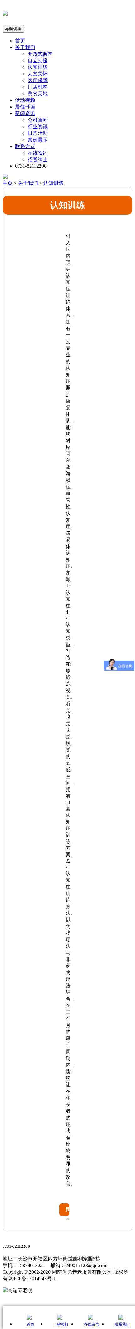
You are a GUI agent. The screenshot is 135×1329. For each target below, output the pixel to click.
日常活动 (38, 133)
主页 (8, 183)
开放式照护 (40, 54)
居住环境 (25, 106)
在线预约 (38, 153)
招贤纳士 (38, 159)
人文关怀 (38, 73)
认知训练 (38, 67)
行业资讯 (38, 126)
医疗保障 (38, 80)
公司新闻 (38, 120)
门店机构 (38, 87)
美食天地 (38, 93)
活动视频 (25, 100)
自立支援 (38, 60)
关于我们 (25, 47)
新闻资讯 (25, 113)
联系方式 (25, 146)
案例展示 (38, 139)
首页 (20, 40)
